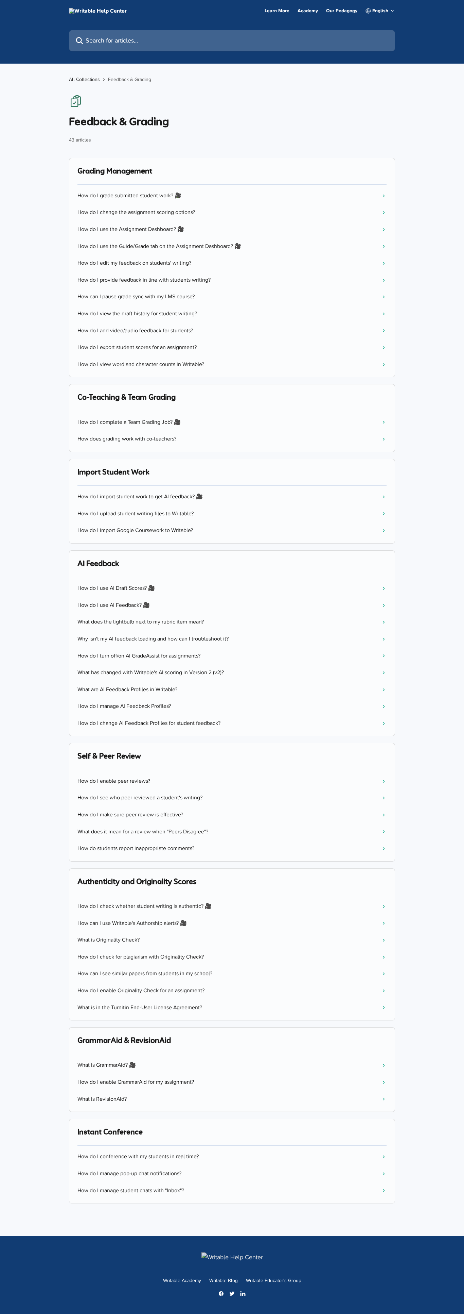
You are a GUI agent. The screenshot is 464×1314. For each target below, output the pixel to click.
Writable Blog (223, 1280)
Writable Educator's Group (273, 1280)
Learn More (277, 11)
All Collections (84, 79)
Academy (308, 11)
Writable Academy (182, 1280)
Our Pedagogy (341, 11)
